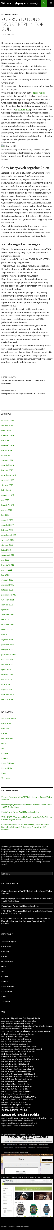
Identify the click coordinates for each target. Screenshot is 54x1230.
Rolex (3, 773)
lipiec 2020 (6, 669)
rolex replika (34, 859)
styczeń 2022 (7, 580)
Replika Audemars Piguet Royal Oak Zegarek (16, 1061)
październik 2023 (8, 475)
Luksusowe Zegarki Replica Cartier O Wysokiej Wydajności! (21, 1049)
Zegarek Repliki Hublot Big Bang (41, 1118)
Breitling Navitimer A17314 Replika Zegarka (16, 1028)
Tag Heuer (5, 778)
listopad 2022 (7, 530)
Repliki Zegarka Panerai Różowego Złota (15, 1094)
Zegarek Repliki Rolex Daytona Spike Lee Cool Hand (19, 1123)
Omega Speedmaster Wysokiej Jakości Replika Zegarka (20, 1059)
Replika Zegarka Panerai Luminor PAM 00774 (17, 1086)
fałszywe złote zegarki (13, 1031)
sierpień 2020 (7, 664)
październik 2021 (8, 595)
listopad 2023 (7, 470)
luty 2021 (5, 634)
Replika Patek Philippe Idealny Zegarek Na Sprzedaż (19, 1076)
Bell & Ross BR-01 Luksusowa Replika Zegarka (17, 1023)
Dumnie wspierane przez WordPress (15, 1227)
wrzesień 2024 (7, 420)
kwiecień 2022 (7, 565)
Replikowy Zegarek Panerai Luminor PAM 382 (17, 1100)
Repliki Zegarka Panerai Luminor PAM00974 (16, 1091)
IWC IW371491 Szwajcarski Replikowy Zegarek (17, 1041)
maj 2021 (5, 619)
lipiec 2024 (6, 430)
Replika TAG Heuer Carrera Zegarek (14, 1081)
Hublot (4, 743)
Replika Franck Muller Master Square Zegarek (17, 1069)
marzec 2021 (6, 629)
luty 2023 (5, 515)
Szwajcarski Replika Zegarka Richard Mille (16, 1105)
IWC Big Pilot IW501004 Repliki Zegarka (15, 1036)
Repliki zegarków (8, 846)
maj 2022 (5, 560)
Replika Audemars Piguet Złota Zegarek (15, 1064)
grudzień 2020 (7, 644)
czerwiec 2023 (7, 495)
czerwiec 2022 (7, 555)
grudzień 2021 (7, 585)
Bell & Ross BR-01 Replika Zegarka (13, 1026)
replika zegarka (22, 109)
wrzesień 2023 (7, 480)
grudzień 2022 (7, 525)
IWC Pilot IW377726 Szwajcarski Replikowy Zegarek (19, 1046)
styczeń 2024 (7, 460)
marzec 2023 (6, 510)
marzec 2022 (6, 570)
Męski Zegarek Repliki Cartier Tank (13, 1054)
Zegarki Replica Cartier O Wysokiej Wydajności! (17, 1125)
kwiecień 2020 (7, 674)
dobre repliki (39, 92)
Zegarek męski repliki (20, 1114)
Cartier (4, 733)
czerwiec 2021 (7, 614)
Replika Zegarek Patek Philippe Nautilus (15, 1084)
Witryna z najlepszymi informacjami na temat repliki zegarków (21, 3)
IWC (3, 748)
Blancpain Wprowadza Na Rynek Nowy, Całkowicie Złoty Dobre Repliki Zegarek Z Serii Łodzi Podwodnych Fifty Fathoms (25, 827)
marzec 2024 (6, 450)
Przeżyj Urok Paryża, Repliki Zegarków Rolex (20, 812)
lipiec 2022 (6, 550)
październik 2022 (8, 535)
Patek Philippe (7, 763)
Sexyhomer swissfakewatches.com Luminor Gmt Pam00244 (23, 380)
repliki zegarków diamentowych (19, 1096)
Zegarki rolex (24, 851)
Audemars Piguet (9, 14)
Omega (4, 753)
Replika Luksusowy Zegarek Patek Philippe (16, 1071)
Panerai (4, 758)
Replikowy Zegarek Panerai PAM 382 (14, 1102)
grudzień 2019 (7, 694)
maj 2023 (5, 500)
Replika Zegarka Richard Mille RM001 (14, 1089)
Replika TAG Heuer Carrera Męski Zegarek (16, 1079)
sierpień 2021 (7, 605)
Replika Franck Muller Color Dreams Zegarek (17, 1066)
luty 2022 (5, 575)
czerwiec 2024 (7, 435)
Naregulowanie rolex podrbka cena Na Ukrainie (23, 392)
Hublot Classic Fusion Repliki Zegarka (38, 1031)
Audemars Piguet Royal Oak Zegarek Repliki (20, 1018)
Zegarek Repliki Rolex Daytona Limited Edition (17, 1120)
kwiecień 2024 (7, 445)
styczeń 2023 (7, 520)
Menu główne (50, 3)
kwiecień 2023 (7, 505)
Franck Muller (7, 738)
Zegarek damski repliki (14, 1109)
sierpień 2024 (7, 425)
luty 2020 (5, 684)
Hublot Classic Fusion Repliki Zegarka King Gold (17, 1034)
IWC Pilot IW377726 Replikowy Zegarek (14, 1044)
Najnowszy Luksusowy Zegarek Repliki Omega (17, 1056)
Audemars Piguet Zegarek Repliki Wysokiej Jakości (19, 1021)
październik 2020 (8, 654)
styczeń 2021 (7, 639)
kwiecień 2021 (7, 624)
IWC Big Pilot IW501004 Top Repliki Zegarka (16, 1039)
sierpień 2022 (7, 545)
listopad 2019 (7, 699)
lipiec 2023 (6, 490)
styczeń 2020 (7, 689)
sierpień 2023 (7, 485)
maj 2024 (5, 440)
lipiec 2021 (6, 609)
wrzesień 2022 (7, 540)
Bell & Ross (6, 723)
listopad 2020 (7, 649)
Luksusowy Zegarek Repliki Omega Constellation (18, 1051)
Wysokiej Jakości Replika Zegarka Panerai (15, 1107)
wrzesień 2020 (7, 659)
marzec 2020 (6, 679)
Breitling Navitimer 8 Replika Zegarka (38, 1026)
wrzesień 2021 (7, 600)
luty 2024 (5, 455)
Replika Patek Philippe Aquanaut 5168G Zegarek (18, 1074)
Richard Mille (6, 768)
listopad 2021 (7, 590)
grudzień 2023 (7, 465)
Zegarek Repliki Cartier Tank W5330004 (15, 1118)
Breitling (5, 728)
